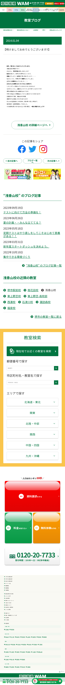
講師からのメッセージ (9, 600)
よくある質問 (7, 609)
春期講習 (7, 585)
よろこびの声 (7, 596)
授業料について (8, 605)
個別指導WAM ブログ (22, 30)
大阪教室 (35, 30)
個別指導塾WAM (7, 30)
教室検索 (7, 623)
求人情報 (7, 619)
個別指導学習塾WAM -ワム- (32, 676)
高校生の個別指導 (8, 581)
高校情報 (7, 617)
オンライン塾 (7, 583)
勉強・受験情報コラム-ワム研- (11, 615)
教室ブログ (7, 613)
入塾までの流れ (8, 602)
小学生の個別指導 (8, 576)
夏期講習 (7, 588)
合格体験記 (7, 598)
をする (31, 496)
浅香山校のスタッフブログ (57, 30)
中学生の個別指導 (8, 579)
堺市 (43, 30)
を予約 (45, 528)
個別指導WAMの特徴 (9, 593)
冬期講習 (7, 590)
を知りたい (17, 528)
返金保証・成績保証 (9, 607)
